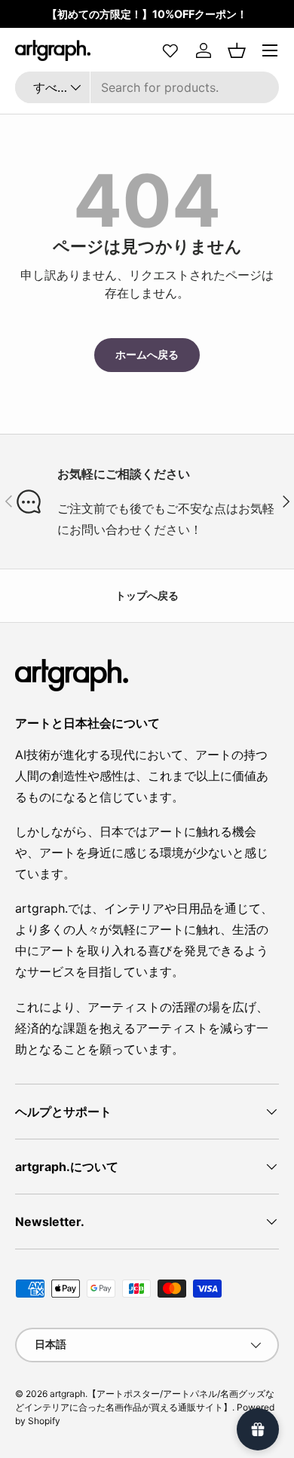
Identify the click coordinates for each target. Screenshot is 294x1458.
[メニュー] (269, 50)
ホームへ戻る (147, 354)
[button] (236, 50)
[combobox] (147, 87)
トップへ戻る (147, 595)
